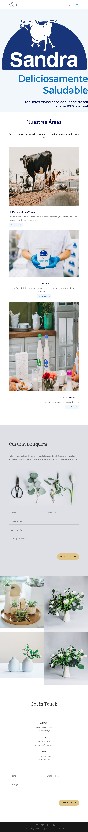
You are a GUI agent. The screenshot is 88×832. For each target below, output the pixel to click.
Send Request (69, 802)
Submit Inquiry (68, 556)
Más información (16, 225)
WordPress (63, 829)
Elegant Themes (37, 829)
